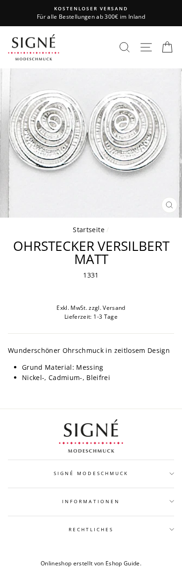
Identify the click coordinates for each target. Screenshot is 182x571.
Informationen (91, 501)
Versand (114, 308)
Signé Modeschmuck (91, 473)
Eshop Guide (122, 563)
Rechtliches (91, 529)
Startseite (88, 229)
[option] (91, 13)
